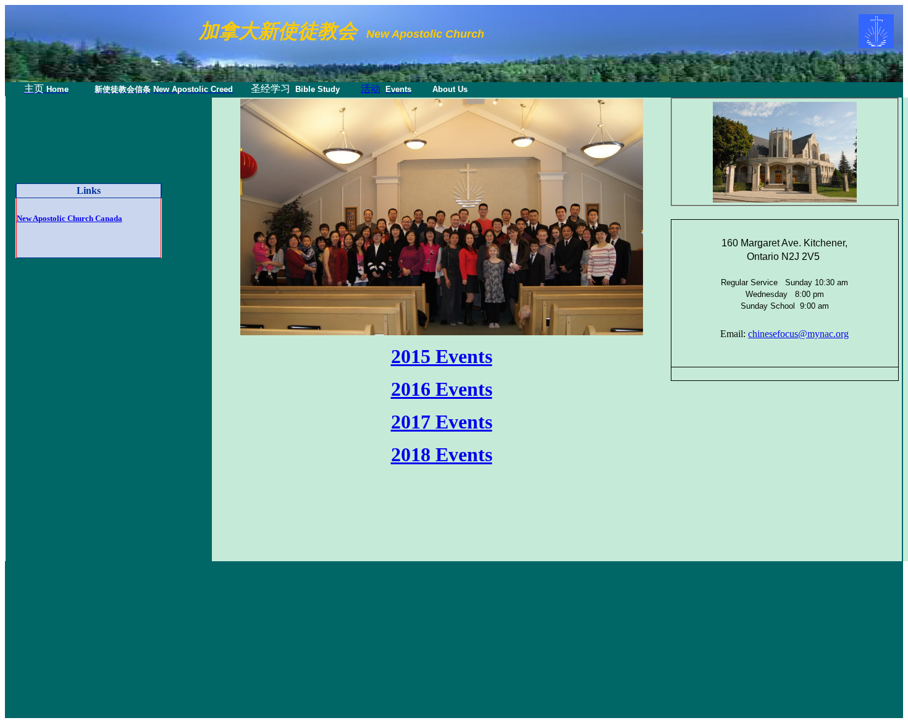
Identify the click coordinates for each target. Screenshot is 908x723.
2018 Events (441, 454)
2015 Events (441, 356)
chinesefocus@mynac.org (798, 333)
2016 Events (441, 389)
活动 (370, 88)
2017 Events (441, 422)
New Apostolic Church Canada (69, 218)
